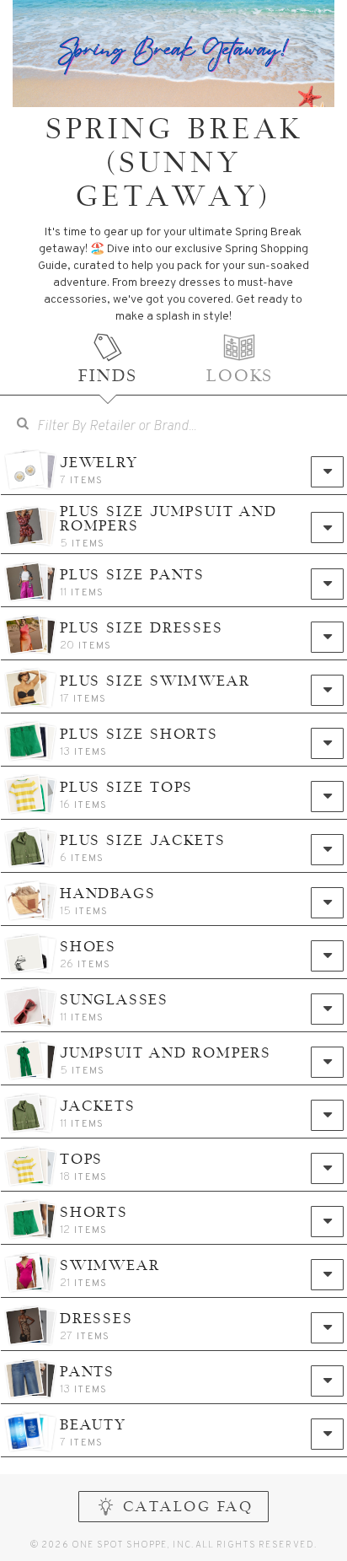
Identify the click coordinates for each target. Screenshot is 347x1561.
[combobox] (185, 426)
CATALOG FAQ (188, 1507)
